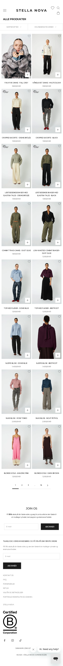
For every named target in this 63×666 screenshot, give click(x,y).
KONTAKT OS (8, 575)
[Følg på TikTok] (20, 640)
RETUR (6, 588)
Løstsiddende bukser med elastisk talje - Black (46, 194)
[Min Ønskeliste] (52, 8)
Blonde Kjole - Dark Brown (46, 473)
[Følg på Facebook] (4, 640)
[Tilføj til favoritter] (29, 36)
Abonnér (12, 566)
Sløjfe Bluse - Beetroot (46, 363)
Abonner (49, 527)
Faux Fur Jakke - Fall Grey (16, 83)
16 (41, 485)
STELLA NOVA (8, 605)
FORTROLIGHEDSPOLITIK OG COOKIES (17, 597)
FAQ (4, 580)
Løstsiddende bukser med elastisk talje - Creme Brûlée (16, 194)
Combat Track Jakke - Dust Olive (16, 251)
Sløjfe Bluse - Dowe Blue (16, 363)
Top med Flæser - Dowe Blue (16, 308)
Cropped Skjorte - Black (47, 138)
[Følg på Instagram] (12, 640)
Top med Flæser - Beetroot (47, 308)
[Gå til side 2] (47, 485)
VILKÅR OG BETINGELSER (13, 592)
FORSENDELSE (9, 584)
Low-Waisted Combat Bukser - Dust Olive (46, 252)
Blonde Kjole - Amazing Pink (16, 473)
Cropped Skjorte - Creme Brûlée (16, 138)
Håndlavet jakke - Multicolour (47, 83)
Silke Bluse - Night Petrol (46, 418)
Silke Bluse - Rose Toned (16, 418)
